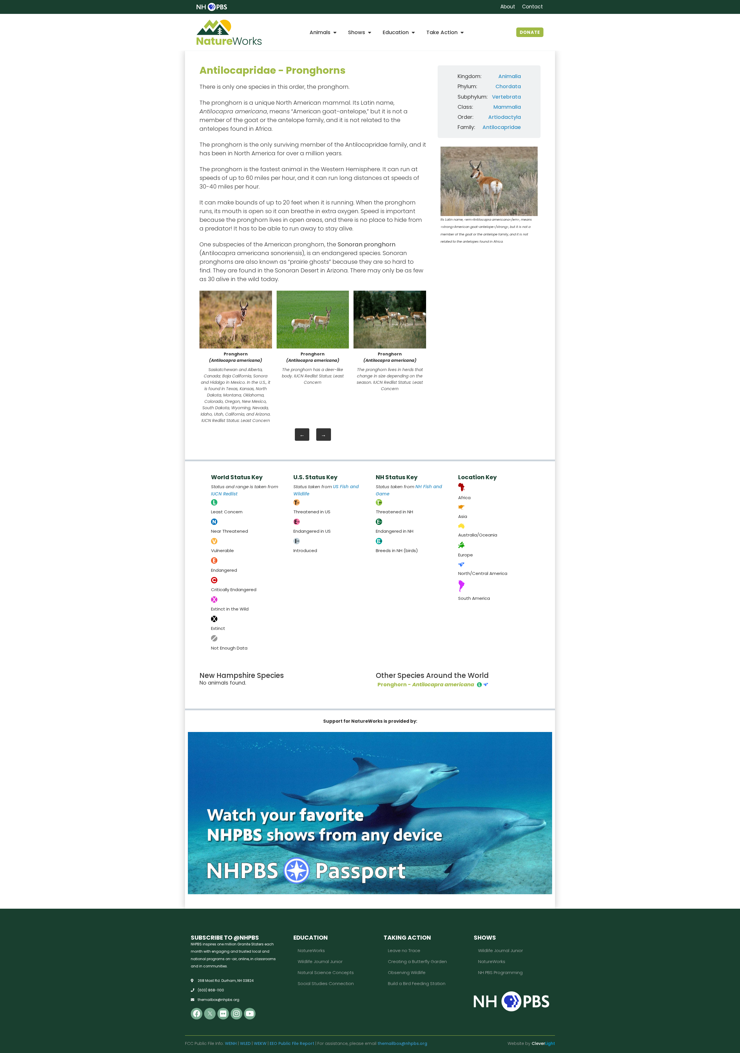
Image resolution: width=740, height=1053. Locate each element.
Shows (356, 32)
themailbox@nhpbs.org (402, 1043)
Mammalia (507, 106)
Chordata (508, 86)
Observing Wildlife (407, 972)
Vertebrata (506, 96)
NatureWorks (311, 950)
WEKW (260, 1043)
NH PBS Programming (500, 972)
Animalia (509, 76)
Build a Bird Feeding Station (416, 983)
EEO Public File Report (292, 1043)
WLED (245, 1043)
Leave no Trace (404, 950)
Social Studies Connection (326, 983)
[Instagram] (236, 1013)
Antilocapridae (501, 127)
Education (396, 32)
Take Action (442, 32)
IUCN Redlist (224, 494)
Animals (320, 32)
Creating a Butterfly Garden (417, 961)
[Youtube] (250, 1013)
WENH (231, 1043)
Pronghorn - (426, 684)
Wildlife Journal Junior (320, 961)
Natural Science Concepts (326, 972)
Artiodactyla (504, 117)
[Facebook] (196, 1013)
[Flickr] (223, 1013)
